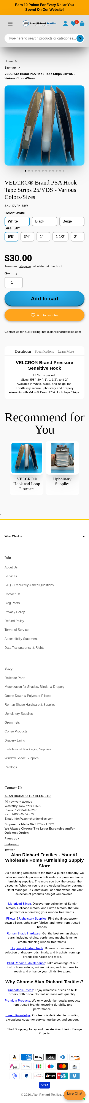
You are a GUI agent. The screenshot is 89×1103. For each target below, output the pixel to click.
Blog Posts (12, 603)
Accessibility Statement (21, 639)
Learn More (66, 351)
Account (65, 23)
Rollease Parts (15, 678)
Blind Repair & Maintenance (26, 963)
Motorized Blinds (19, 903)
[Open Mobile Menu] (10, 24)
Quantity (11, 273)
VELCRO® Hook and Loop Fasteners (26, 484)
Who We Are (13, 536)
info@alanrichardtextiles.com (33, 818)
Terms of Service (17, 629)
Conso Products (16, 731)
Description (23, 351)
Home (9, 61)
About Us (11, 567)
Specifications (44, 351)
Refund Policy (14, 621)
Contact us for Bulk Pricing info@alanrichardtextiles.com (43, 331)
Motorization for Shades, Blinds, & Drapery (35, 686)
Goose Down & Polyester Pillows (28, 695)
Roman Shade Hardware (24, 933)
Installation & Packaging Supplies (28, 749)
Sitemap (10, 67)
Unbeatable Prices (20, 990)
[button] (45, 315)
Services (11, 576)
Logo (39, 23)
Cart (82, 23)
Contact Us (13, 594)
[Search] (80, 38)
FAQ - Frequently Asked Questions (29, 585)
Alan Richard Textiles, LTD (50, 1094)
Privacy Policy (15, 612)
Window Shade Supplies (22, 758)
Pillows (11, 918)
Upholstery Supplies (19, 713)
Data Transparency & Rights (24, 647)
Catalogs (11, 767)
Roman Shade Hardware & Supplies (30, 704)
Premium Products (17, 1000)
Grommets (12, 722)
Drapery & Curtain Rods (27, 948)
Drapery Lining (15, 740)
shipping (25, 266)
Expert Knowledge (18, 1015)
